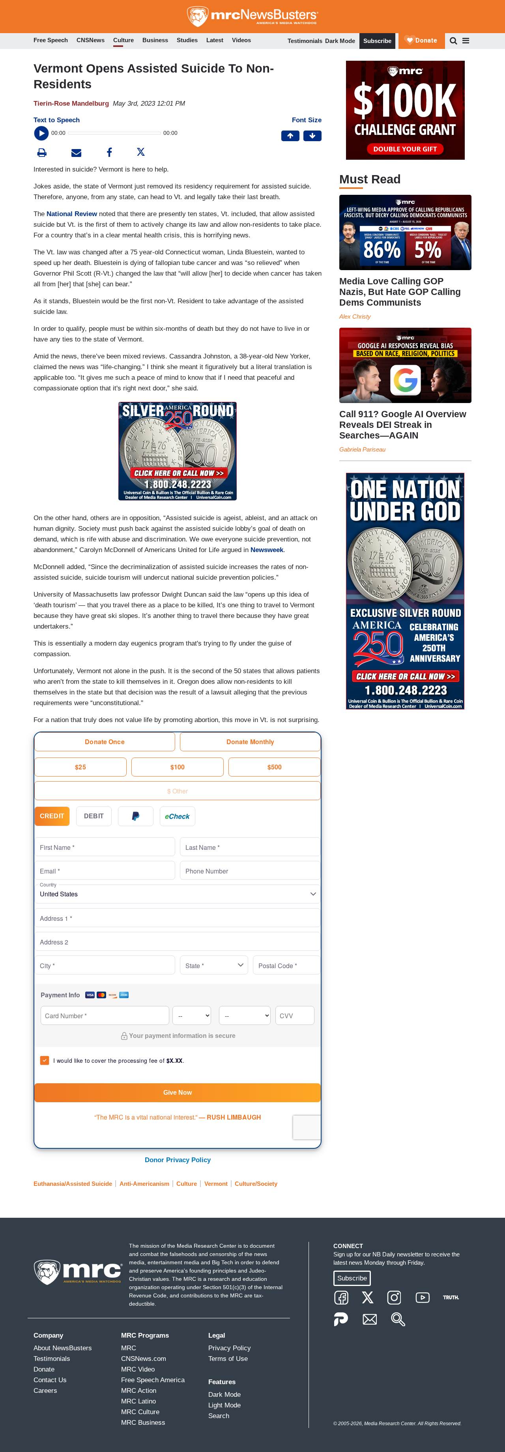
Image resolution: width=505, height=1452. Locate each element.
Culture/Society (256, 1183)
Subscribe (377, 40)
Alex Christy (355, 316)
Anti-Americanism (144, 1183)
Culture (186, 1183)
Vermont (216, 1183)
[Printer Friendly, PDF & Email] (76, 153)
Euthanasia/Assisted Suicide (73, 1183)
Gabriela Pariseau (362, 449)
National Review (72, 214)
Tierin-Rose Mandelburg (71, 103)
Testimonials (305, 40)
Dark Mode (340, 40)
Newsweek (267, 550)
